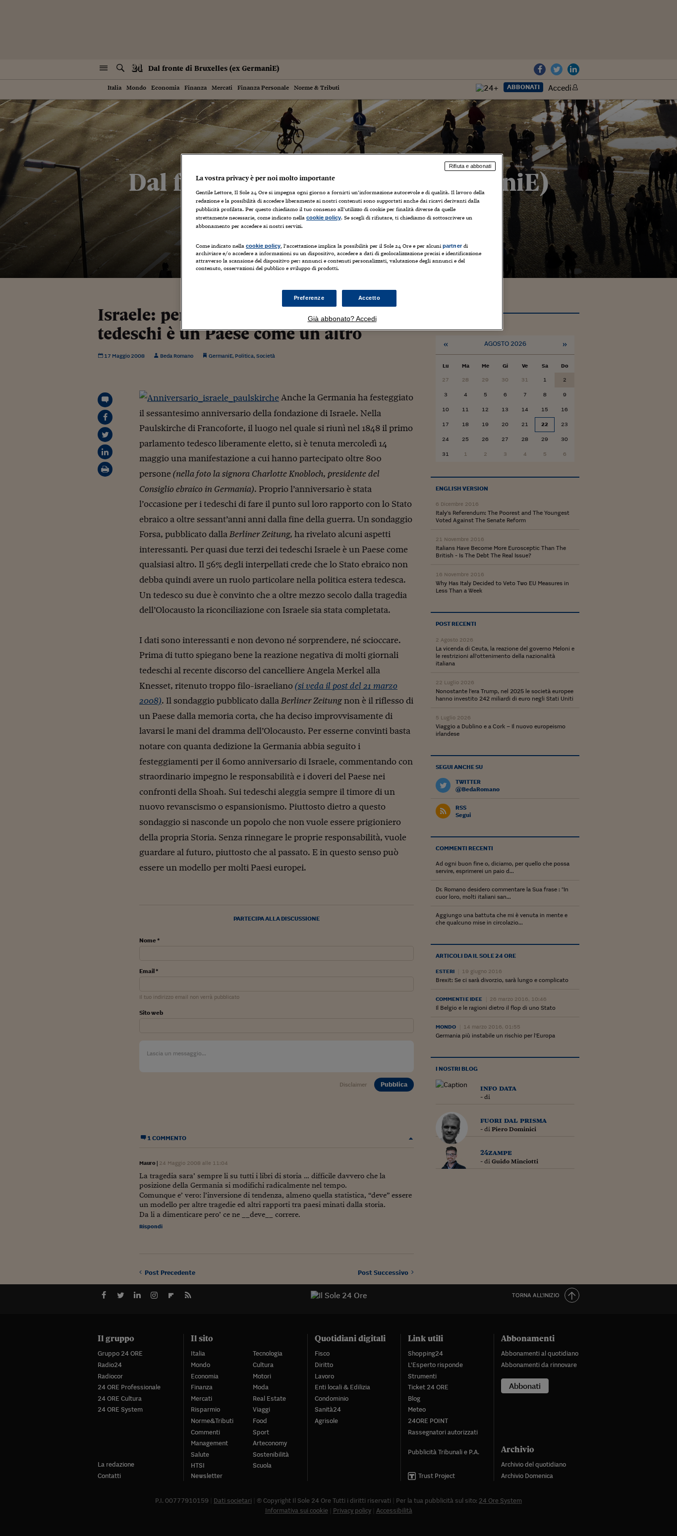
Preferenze (309, 298)
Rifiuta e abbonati (470, 166)
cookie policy (323, 217)
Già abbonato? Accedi (342, 319)
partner (452, 246)
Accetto (369, 298)
